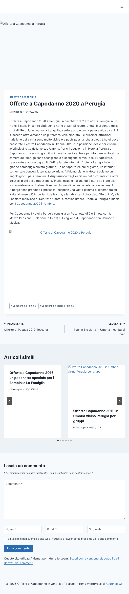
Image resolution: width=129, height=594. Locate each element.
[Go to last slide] (9, 401)
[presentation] (96, 384)
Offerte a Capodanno (22, 97)
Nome (11, 529)
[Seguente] (119, 401)
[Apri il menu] (122, 6)
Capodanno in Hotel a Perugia (57, 305)
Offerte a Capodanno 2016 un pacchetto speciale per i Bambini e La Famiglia (31, 378)
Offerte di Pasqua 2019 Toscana (26, 326)
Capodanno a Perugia (23, 305)
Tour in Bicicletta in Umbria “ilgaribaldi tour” (99, 329)
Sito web (95, 529)
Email (52, 529)
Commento (14, 483)
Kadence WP (114, 583)
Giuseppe (17, 111)
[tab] (58, 440)
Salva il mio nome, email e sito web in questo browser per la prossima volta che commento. (63, 538)
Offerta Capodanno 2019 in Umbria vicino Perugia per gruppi (95, 416)
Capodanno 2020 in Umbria (35, 203)
